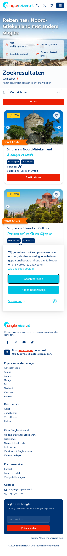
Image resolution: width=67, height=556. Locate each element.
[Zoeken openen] (37, 5)
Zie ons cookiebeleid (21, 268)
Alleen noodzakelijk (34, 290)
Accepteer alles (33, 279)
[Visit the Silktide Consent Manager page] (55, 301)
